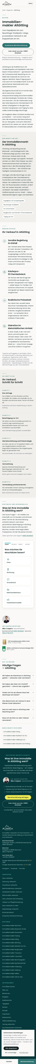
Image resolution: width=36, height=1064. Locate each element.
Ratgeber (5, 997)
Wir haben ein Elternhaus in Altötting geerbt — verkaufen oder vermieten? (18, 677)
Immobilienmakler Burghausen (12, 949)
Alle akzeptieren (11, 1048)
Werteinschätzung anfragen (18, 797)
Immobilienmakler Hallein (10, 973)
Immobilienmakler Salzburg (11, 970)
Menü (30, 3)
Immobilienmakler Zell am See (12, 977)
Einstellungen (23, 1053)
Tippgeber (5, 1004)
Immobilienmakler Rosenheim (12, 932)
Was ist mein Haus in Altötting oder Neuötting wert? (18, 710)
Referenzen (6, 993)
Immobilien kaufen (8, 987)
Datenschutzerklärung (11, 1044)
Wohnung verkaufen (9, 882)
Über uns (5, 990)
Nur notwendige (10, 1053)
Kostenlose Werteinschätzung (16, 45)
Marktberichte (7, 1000)
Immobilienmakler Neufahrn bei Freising (17, 744)
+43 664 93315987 (8, 857)
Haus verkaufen (7, 878)
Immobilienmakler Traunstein (12, 956)
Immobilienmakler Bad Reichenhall (13, 963)
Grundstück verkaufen (9, 885)
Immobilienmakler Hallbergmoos (14, 740)
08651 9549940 (27, 536)
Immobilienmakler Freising (11, 936)
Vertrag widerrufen (8, 1024)
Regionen (10, 10)
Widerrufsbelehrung (9, 1021)
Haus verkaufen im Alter (10, 906)
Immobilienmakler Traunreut (12, 953)
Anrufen (9, 1061)
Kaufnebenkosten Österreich (12, 1028)
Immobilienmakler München (11, 926)
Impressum (6, 1014)
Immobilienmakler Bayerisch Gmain (14, 929)
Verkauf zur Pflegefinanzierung (12, 902)
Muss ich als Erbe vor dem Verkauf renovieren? (18, 719)
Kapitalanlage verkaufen (10, 909)
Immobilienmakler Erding (12, 732)
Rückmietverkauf (8, 912)
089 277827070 (7, 633)
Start (4, 10)
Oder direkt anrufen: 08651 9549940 (18, 52)
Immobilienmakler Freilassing (12, 967)
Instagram (5, 868)
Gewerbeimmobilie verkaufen (12, 892)
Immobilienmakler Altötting (11, 943)
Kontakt (4, 1011)
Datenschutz (6, 1017)
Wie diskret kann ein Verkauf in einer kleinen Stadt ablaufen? (18, 702)
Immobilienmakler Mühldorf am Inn (15, 736)
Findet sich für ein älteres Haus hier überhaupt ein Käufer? (18, 693)
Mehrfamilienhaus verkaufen (12, 888)
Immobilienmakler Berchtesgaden (13, 960)
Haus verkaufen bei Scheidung (12, 899)
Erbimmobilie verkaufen (10, 895)
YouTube (22, 868)
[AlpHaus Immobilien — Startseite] (7, 3)
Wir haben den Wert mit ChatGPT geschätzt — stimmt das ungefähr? (18, 685)
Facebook (14, 868)
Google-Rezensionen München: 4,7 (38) (16, 865)
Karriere (4, 1007)
